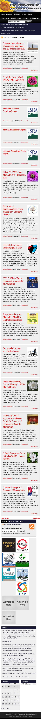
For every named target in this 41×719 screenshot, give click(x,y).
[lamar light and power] (22, 580)
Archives (3, 33)
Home (3, 14)
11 (3, 697)
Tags (16, 521)
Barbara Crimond (7, 68)
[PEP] (22, 595)
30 (18, 704)
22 (15, 700)
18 (3, 700)
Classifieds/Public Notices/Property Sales (12, 30)
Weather (13, 18)
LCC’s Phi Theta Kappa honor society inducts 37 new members (13, 281)
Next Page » (36, 518)
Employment (5, 18)
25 (3, 704)
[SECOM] (9, 566)
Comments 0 (24, 68)
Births (19, 18)
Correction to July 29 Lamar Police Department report (19, 645)
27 (9, 704)
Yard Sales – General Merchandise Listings (12, 27)
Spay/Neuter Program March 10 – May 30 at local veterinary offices (12, 317)
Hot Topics (17, 14)
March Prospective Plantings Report (11, 110)
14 (12, 697)
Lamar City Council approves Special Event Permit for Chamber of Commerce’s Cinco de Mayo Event (12, 421)
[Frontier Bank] (22, 566)
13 (9, 697)
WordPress (12, 716)
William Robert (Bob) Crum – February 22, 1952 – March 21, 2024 (14, 384)
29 (15, 704)
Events (24, 14)
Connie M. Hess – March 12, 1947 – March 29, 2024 (13, 78)
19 (6, 700)
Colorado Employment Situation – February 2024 (13, 488)
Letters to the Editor (29, 30)
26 (6, 704)
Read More (34, 70)
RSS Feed (7, 524)
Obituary (25, 18)
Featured (9, 14)
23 (18, 700)
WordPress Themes (21, 716)
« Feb (3, 708)
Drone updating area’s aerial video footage (12, 349)
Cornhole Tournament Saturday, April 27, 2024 (12, 246)
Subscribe (5, 521)
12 (6, 697)
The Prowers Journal (17, 714)
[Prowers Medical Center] (9, 580)
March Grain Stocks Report (14, 129)
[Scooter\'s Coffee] (22, 551)
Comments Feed (16, 524)
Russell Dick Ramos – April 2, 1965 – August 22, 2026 (19, 673)
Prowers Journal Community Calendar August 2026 (14, 24)
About (8, 33)
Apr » (7, 708)
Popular (21, 521)
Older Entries (5, 518)
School (30, 14)
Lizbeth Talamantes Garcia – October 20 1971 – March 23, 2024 (14, 456)
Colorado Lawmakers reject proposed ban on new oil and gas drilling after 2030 (14, 46)
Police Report (34, 18)
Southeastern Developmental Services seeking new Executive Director (13, 210)
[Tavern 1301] (9, 551)
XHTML (30, 716)
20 (9, 700)
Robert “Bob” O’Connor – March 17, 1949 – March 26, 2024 (14, 175)
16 (18, 697)
